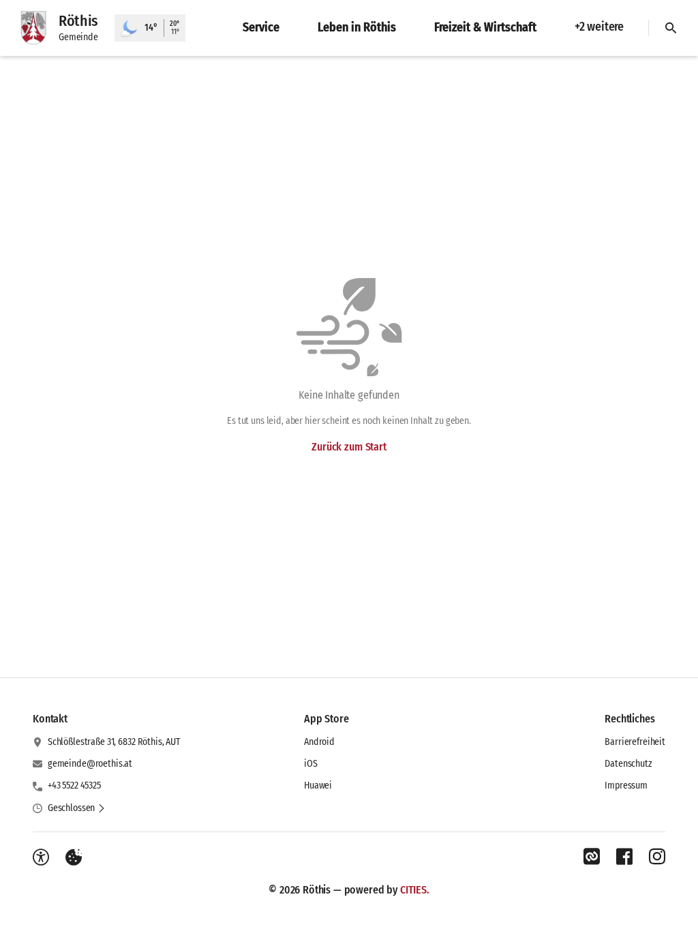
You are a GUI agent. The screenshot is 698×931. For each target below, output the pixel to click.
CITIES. (414, 889)
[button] (77, 808)
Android (319, 742)
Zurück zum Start (349, 446)
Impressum (626, 785)
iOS (311, 763)
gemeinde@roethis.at (90, 763)
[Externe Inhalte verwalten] (73, 857)
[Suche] (671, 28)
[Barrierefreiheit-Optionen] (41, 857)
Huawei (318, 785)
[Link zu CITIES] (591, 857)
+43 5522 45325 (74, 785)
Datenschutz (628, 763)
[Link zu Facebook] (624, 857)
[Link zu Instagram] (657, 857)
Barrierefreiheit (635, 742)
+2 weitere (599, 26)
